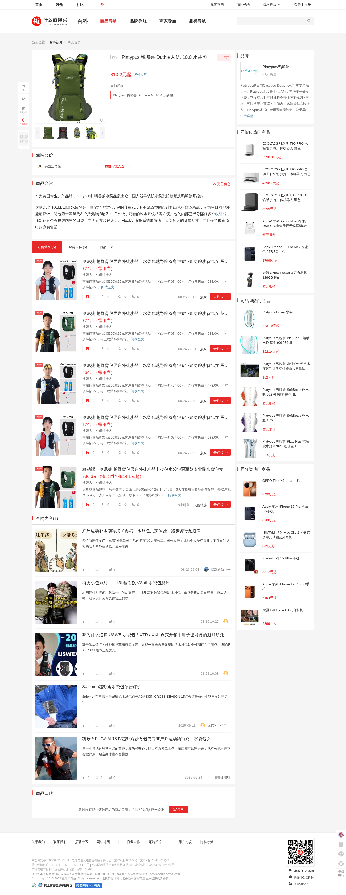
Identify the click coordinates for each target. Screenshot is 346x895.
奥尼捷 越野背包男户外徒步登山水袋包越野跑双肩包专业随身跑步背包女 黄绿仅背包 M (156, 313)
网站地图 (103, 842)
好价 (59, 5)
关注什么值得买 (304, 877)
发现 (39, 261)
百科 (101, 5)
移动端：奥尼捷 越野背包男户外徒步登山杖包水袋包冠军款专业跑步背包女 (152, 469)
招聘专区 (81, 842)
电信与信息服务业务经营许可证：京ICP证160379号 (104, 860)
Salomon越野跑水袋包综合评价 (111, 686)
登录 (297, 5)
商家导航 (167, 21)
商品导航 (108, 21)
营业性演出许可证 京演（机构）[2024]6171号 (60, 865)
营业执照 (168, 865)
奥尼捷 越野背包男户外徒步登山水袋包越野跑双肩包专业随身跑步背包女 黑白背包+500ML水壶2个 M (156, 365)
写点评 (178, 810)
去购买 (221, 296)
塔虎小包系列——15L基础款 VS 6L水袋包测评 (126, 582)
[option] (49, 133)
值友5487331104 (218, 725)
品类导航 (197, 21)
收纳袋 (220, 214)
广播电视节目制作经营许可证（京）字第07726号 (63, 869)
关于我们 (38, 842)
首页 (39, 5)
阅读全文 (107, 287)
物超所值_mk (220, 569)
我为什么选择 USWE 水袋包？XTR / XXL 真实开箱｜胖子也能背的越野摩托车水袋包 (156, 634)
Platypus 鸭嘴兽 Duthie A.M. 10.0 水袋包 (143, 95)
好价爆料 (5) (47, 247)
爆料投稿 (269, 5)
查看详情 (246, 116)
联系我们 (60, 842)
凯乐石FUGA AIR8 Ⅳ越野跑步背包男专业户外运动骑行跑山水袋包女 (146, 738)
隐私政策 (206, 842)
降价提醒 (140, 74)
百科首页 (55, 42)
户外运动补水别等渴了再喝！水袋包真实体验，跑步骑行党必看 (141, 530)
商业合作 (244, 5)
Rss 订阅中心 (302, 884)
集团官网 (217, 5)
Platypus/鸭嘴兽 (275, 67)
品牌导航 (138, 21)
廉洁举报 (155, 842)
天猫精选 (200, 505)
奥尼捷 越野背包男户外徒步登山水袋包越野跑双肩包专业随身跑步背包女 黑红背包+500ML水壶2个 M (156, 261)
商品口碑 (106, 247)
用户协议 (185, 842)
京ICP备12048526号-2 (154, 860)
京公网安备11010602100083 (50, 860)
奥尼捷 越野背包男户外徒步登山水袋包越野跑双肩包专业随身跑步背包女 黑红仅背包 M (156, 417)
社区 (80, 5)
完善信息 (223, 184)
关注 (226, 57)
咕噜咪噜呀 (222, 777)
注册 (307, 5)
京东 (203, 297)
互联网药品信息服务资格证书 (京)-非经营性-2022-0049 (126, 865)
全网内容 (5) (78, 247)
